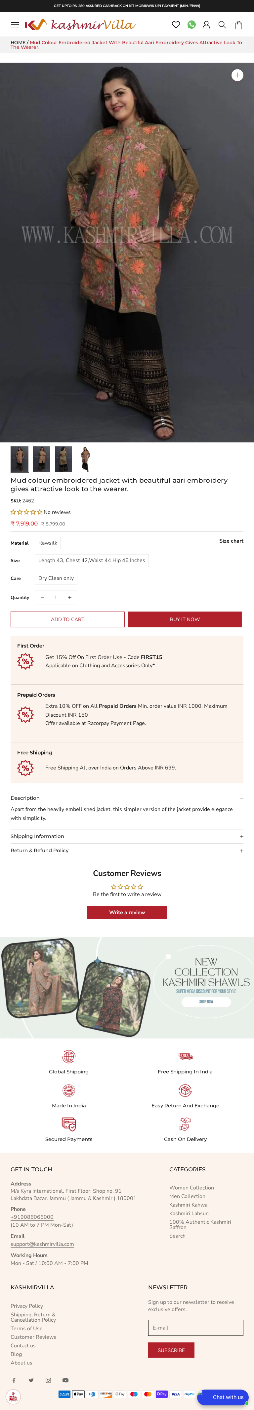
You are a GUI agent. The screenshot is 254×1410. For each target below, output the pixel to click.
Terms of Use (27, 1328)
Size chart (231, 541)
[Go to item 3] (63, 459)
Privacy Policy (27, 1306)
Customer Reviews (33, 1337)
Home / (20, 42)
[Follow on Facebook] (14, 1380)
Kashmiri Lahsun (189, 1213)
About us (21, 1362)
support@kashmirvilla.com (42, 1244)
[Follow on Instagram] (48, 1380)
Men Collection (187, 1196)
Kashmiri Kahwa (188, 1205)
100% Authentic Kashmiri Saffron (200, 1224)
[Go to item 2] (41, 459)
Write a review (127, 912)
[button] (26, 512)
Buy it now (185, 619)
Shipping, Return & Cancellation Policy (33, 1317)
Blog (16, 1354)
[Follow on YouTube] (65, 1380)
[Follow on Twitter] (31, 1380)
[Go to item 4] (85, 459)
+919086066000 (32, 1217)
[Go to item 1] (20, 459)
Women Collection (191, 1187)
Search (177, 1236)
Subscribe (171, 1350)
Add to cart (67, 619)
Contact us (23, 1345)
